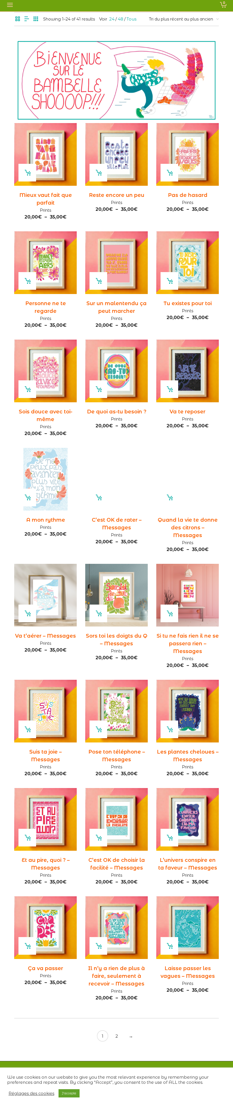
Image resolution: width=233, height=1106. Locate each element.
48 (120, 19)
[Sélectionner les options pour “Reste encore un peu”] (98, 172)
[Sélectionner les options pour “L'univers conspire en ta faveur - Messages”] (169, 837)
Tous (131, 19)
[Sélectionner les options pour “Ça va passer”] (27, 946)
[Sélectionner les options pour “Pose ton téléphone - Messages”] (98, 729)
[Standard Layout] (17, 19)
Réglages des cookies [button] (31, 1093)
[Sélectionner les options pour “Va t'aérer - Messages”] (27, 613)
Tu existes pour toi (188, 303)
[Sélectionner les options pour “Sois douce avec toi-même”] (27, 389)
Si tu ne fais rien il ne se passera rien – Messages (188, 643)
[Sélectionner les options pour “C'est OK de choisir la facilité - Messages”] (98, 837)
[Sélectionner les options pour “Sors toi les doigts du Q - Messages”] (98, 613)
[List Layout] (26, 19)
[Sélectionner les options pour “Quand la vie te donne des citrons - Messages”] (169, 497)
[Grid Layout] (35, 19)
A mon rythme (45, 520)
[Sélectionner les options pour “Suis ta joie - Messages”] (27, 729)
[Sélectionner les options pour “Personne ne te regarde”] (27, 281)
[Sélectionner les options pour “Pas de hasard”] (169, 172)
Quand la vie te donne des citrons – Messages (188, 527)
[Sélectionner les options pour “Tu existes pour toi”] (169, 281)
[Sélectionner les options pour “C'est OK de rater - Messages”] (98, 497)
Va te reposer (187, 412)
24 (112, 19)
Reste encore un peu (116, 195)
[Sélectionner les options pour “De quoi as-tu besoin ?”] (98, 389)
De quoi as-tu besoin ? (116, 412)
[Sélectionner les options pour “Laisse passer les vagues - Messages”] (169, 946)
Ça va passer (45, 968)
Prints (45, 210)
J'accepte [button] (69, 1093)
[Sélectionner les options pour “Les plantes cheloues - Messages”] (169, 729)
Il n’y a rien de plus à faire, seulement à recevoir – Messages (116, 976)
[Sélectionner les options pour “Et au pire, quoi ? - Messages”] (27, 837)
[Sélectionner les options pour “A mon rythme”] (27, 497)
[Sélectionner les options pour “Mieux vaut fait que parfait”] (27, 172)
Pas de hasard (187, 195)
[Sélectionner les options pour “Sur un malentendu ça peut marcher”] (98, 281)
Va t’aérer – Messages (45, 636)
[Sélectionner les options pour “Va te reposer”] (169, 389)
